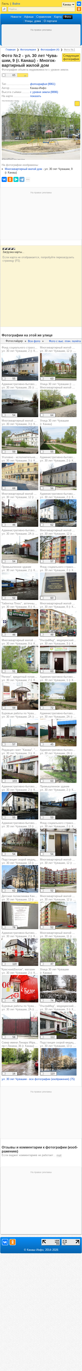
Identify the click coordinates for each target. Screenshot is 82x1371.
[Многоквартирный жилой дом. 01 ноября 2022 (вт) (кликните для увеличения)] (20, 513)
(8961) (42, 84)
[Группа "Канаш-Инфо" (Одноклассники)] (79, 9)
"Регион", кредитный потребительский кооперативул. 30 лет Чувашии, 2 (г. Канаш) (32, 678)
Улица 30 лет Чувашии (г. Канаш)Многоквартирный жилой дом (61, 385)
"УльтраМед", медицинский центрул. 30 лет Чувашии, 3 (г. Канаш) (60, 1007)
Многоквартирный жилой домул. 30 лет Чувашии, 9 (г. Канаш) (22, 642)
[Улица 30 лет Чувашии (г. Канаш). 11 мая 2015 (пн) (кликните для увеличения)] (58, 403)
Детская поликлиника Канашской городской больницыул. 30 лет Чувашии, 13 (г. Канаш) (36, 897)
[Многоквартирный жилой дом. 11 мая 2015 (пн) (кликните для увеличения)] (58, 367)
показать (35, 96)
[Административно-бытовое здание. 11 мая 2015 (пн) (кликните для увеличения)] (58, 476)
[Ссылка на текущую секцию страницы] (51, 65)
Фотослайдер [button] (14, 341)
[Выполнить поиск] (4, 9)
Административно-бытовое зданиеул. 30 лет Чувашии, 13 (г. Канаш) (23, 824)
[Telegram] (21, 179)
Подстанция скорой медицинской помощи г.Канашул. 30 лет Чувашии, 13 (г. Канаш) (33, 861)
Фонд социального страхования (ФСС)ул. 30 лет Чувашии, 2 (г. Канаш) (26, 349)
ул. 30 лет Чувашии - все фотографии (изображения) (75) (38, 1079)
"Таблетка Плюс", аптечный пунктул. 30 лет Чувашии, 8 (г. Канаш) (22, 605)
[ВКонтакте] (4, 179)
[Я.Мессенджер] (16, 179)
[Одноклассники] (10, 179)
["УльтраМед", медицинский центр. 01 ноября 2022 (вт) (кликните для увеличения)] (58, 659)
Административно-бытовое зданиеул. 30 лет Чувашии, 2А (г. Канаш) (23, 532)
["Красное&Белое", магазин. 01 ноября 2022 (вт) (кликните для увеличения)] (20, 988)
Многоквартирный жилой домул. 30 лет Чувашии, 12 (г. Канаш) (23, 495)
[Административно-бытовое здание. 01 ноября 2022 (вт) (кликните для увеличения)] (20, 403)
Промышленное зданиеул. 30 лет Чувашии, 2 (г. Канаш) (22, 568)
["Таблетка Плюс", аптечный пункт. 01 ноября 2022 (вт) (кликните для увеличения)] (20, 622)
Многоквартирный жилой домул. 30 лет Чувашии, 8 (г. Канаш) (60, 605)
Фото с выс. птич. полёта (65, 341)
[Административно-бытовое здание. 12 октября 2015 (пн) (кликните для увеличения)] (58, 513)
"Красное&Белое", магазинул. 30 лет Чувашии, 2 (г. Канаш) (21, 971)
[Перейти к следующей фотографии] (71, 57)
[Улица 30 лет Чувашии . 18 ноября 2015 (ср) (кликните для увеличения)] (58, 988)
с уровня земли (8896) (44, 92)
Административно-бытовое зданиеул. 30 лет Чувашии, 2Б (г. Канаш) (23, 385)
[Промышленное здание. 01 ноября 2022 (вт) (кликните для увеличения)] (20, 586)
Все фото (34, 341)
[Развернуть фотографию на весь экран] (77, 103)
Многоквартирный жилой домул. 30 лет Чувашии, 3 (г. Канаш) (22, 422)
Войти (16, 3)
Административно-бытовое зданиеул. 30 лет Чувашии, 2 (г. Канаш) (23, 788)
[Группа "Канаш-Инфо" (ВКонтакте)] (79, 3)
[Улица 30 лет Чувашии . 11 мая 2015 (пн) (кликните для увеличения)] (58, 440)
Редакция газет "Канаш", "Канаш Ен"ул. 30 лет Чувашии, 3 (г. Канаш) (25, 751)
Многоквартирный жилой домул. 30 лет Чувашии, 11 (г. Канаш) (61, 934)
